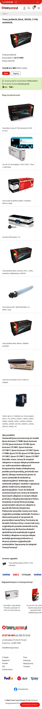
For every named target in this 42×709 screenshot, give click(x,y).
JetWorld (13, 55)
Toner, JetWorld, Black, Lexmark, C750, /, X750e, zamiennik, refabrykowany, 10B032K (17, 272)
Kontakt (5, 663)
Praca (25, 657)
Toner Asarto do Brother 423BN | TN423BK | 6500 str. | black (16, 202)
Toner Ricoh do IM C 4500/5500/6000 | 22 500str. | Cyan (16, 308)
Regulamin (6, 660)
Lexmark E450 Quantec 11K (11, 237)
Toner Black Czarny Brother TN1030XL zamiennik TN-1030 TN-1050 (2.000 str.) (12, 607)
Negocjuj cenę (28, 663)
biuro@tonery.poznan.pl (10, 647)
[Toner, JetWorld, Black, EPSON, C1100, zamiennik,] (21, 39)
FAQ (3, 666)
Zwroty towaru (7, 669)
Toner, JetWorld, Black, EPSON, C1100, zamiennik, (21, 564)
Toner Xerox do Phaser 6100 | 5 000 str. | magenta (15, 381)
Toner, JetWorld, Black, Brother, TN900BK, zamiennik (15, 344)
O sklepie (5, 657)
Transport (26, 666)
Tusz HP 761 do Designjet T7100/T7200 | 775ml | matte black (18, 165)
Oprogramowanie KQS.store (14, 703)
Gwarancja (26, 660)
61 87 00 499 (8, 2)
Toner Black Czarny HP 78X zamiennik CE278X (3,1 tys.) (17, 129)
